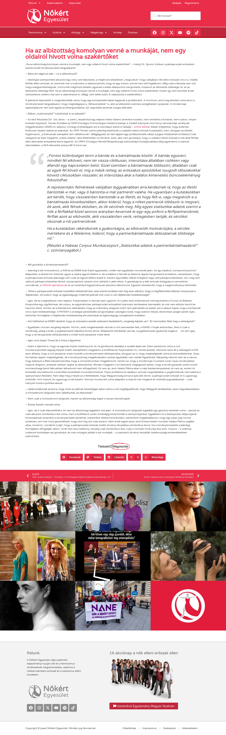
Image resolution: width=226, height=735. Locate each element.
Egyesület (56, 19)
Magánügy (97, 32)
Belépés (177, 3)
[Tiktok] (197, 32)
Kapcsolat (75, 3)
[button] (71, 457)
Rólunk (32, 3)
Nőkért (56, 13)
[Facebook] (154, 32)
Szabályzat (169, 728)
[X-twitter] (171, 32)
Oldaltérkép (129, 728)
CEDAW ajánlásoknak (54, 285)
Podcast (133, 32)
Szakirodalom (55, 3)
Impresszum (149, 728)
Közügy (75, 32)
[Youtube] (180, 32)
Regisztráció (192, 3)
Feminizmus (35, 32)
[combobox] (176, 16)
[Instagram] (163, 32)
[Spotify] (188, 32)
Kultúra (57, 32)
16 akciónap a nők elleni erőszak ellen (143, 653)
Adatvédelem (190, 728)
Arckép (117, 32)
